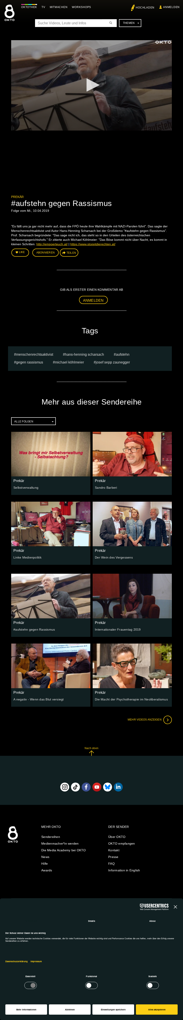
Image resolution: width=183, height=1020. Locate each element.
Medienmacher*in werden (60, 843)
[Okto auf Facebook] (86, 787)
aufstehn (122, 354)
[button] (91, 85)
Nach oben (91, 748)
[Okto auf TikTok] (75, 787)
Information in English (124, 870)
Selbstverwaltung (25, 487)
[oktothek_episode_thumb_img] (50, 454)
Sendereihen (50, 837)
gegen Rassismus (29, 362)
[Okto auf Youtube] (96, 787)
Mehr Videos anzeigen (145, 719)
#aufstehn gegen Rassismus (34, 629)
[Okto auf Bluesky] (107, 787)
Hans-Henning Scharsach (84, 354)
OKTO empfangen (121, 843)
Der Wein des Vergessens (114, 557)
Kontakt (113, 850)
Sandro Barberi (106, 487)
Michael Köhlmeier (69, 362)
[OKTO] (9, 16)
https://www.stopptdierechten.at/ (92, 244)
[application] (91, 85)
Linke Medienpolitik (27, 557)
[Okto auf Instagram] (64, 787)
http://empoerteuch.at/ (52, 244)
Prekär (17, 197)
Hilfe (44, 863)
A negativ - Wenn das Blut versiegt (38, 699)
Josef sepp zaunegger (113, 362)
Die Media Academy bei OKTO (63, 850)
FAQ (111, 863)
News (45, 857)
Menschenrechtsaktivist (34, 354)
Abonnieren (45, 252)
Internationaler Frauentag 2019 (118, 629)
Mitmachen (59, 7)
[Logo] (163, 42)
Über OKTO (116, 837)
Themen (129, 23)
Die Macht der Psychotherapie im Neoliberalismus (131, 699)
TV (43, 7)
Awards (46, 870)
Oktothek (29, 7)
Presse (113, 857)
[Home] (13, 843)
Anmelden (93, 300)
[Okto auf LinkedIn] (118, 787)
